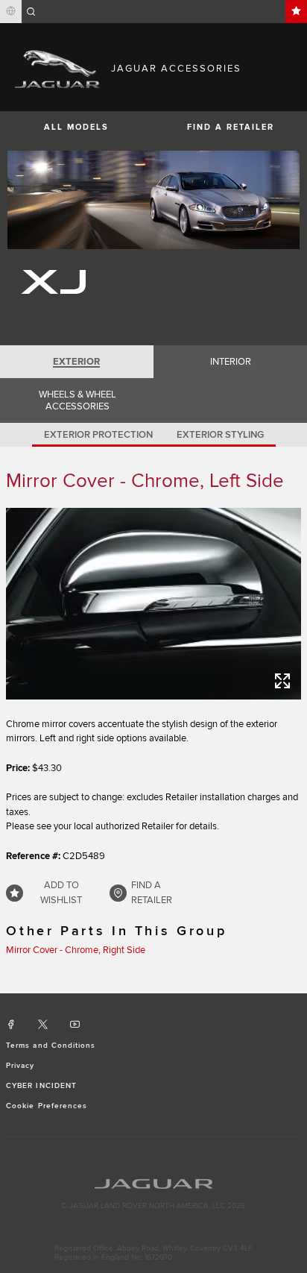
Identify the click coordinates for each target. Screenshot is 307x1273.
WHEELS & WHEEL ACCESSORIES (77, 400)
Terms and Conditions (50, 1045)
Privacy (20, 1065)
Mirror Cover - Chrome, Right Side (75, 950)
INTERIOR (230, 362)
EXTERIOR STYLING (220, 435)
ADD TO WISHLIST (61, 892)
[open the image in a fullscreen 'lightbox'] (153, 604)
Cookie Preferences (46, 1105)
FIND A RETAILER (230, 127)
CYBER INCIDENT (41, 1085)
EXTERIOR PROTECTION (98, 435)
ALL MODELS (76, 127)
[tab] (77, 361)
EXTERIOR (76, 362)
